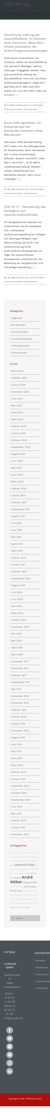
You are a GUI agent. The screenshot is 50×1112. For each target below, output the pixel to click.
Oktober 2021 (19, 502)
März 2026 (17, 371)
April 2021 (17, 544)
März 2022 (17, 481)
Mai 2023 (17, 405)
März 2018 (17, 654)
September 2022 (21, 447)
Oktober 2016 (19, 710)
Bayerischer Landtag (20, 907)
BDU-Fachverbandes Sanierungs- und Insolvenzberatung (24, 899)
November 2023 (20, 391)
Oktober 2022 (19, 440)
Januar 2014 (18, 827)
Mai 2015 (16, 751)
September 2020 (21, 578)
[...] (16, 95)
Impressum (40, 974)
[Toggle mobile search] (39, 8)
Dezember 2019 (20, 627)
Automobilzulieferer (22, 869)
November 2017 (20, 668)
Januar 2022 (19, 495)
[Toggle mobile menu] (44, 8)
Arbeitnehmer (33, 903)
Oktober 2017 (19, 675)
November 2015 (20, 730)
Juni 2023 (17, 398)
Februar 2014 (19, 820)
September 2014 (21, 799)
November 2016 (20, 703)
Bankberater (22, 105)
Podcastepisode (20, 345)
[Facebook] (9, 1030)
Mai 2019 (16, 633)
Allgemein (17, 318)
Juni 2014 (17, 806)
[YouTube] (9, 1038)
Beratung (14, 853)
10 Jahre (19, 887)
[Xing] (9, 1046)
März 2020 (17, 613)
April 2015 (17, 758)
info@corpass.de (13, 1018)
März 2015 (17, 765)
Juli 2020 (17, 592)
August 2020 (18, 585)
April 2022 (17, 474)
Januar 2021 (18, 564)
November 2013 (20, 834)
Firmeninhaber (36, 105)
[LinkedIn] (9, 1071)
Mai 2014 (16, 813)
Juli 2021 (16, 523)
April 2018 (17, 647)
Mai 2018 (16, 640)
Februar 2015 (19, 772)
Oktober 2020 (19, 571)
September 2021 (21, 509)
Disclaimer (40, 988)
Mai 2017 (16, 689)
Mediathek (40, 967)
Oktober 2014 (19, 793)
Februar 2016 (19, 716)
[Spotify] (9, 1054)
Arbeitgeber (28, 895)
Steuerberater (30, 109)
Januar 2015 (18, 779)
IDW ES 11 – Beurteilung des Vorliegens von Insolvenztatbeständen (25, 211)
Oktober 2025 (19, 378)
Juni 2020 (17, 599)
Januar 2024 (18, 384)
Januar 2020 (19, 620)
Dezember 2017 (20, 661)
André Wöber (21, 879)
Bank (18, 877)
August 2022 (18, 454)
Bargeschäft (30, 882)
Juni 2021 (17, 530)
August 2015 (18, 737)
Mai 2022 (17, 467)
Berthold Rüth (24, 864)
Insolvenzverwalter (13, 109)
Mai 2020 (17, 606)
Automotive (20, 873)
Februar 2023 (19, 426)
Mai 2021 (16, 537)
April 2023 (17, 412)
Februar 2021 (19, 557)
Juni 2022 (17, 460)
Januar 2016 (18, 723)
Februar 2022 (19, 488)
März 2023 (17, 419)
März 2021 (17, 550)
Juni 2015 (17, 744)
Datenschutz (40, 981)
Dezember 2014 (20, 786)
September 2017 (21, 682)
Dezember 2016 (20, 696)
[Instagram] (9, 1063)
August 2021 (18, 516)
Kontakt (40, 960)
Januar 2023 (19, 433)
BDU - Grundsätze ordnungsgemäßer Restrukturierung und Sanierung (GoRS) (24, 857)
